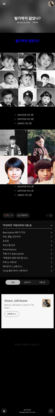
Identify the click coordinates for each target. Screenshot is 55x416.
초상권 (6, 240)
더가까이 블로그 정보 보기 (51, 3)
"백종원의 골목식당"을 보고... (16, 257)
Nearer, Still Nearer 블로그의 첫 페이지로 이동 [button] (27, 3)
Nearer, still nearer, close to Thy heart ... (19, 306)
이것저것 (35, 23)
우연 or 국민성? (10, 262)
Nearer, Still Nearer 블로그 (4, 411)
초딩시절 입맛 (9, 245)
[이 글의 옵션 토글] (12, 215)
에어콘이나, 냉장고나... (13, 266)
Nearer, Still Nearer (16, 300)
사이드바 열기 (4, 3)
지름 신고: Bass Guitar (13, 253)
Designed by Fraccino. (27, 412)
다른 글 (42, 282)
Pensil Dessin (9, 249)
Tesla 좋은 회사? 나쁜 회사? (15, 270)
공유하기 (27, 282)
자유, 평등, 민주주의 (12, 236)
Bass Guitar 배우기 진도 (14, 232)
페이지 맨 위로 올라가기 (51, 411)
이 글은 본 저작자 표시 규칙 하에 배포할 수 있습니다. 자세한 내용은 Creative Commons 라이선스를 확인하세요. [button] (49, 215)
